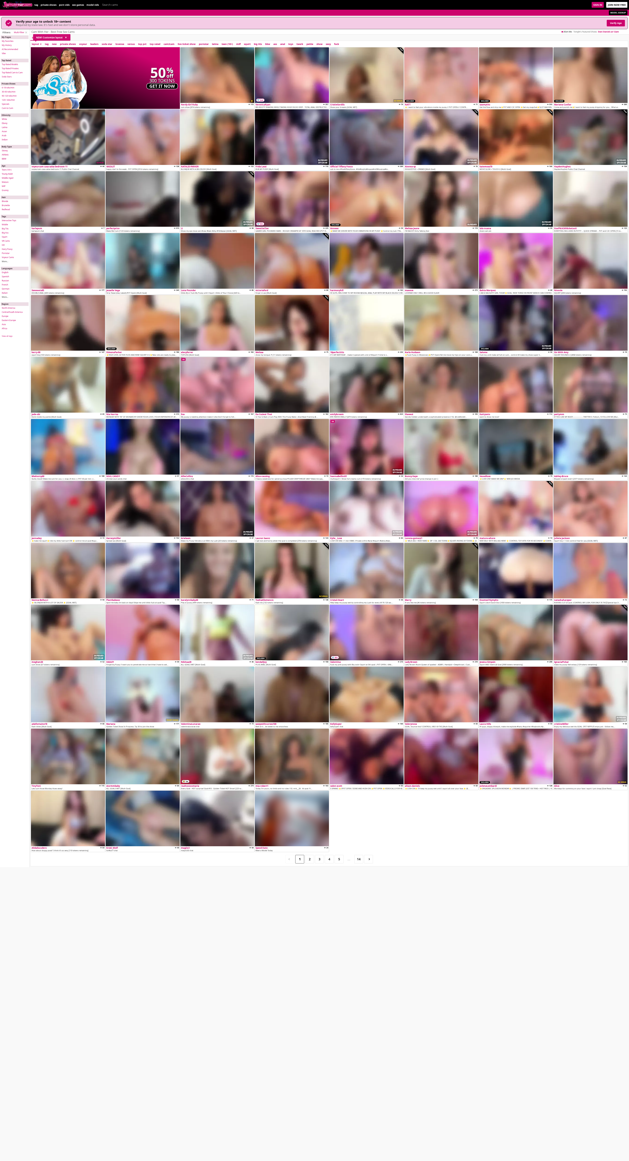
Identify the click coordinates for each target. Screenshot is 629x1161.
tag (36, 4)
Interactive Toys (9, 220)
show (319, 44)
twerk (299, 44)
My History (7, 45)
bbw (267, 44)
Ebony (4, 123)
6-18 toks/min (8, 87)
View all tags (7, 336)
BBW (4, 158)
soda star (107, 44)
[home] (17, 4)
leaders (94, 44)
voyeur (83, 44)
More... (5, 261)
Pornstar (6, 253)
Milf (3, 186)
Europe (5, 316)
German (5, 288)
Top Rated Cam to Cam (12, 72)
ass (275, 44)
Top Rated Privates (10, 68)
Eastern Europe (9, 320)
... (348, 859)
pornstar (204, 44)
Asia (4, 324)
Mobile (5, 224)
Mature (5, 182)
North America (8, 308)
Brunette (6, 205)
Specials (5, 104)
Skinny (5, 150)
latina (215, 44)
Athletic (5, 154)
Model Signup (618, 12)
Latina (4, 127)
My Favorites (7, 41)
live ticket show (187, 44)
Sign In (597, 4)
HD (3, 245)
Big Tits (5, 228)
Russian (5, 280)
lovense (119, 44)
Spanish (5, 276)
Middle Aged (7, 178)
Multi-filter (19, 32)
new (54, 44)
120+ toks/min (8, 100)
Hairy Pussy (7, 249)
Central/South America (12, 312)
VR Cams (6, 241)
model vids (92, 4)
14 (359, 859)
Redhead (6, 209)
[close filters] (26, 32)
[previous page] (290, 859)
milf (238, 44)
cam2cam (169, 44)
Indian (5, 139)
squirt (247, 44)
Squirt (4, 236)
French (5, 284)
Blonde (5, 201)
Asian (4, 131)
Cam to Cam (7, 108)
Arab (4, 135)
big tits (258, 44)
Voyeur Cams (8, 257)
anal (282, 44)
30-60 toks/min (8, 91)
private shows (49, 4)
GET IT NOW (162, 86)
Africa (4, 328)
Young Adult (7, 173)
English (5, 272)
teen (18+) (227, 44)
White (4, 119)
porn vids (64, 4)
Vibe (4, 53)
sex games (78, 4)
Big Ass (5, 232)
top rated (155, 44)
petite (309, 44)
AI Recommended (10, 49)
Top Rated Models (10, 64)
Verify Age (616, 23)
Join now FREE (617, 4)
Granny (5, 190)
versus (131, 44)
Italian (5, 292)
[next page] (368, 859)
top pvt (142, 44)
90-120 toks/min (9, 95)
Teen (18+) (6, 169)
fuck (336, 44)
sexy (328, 44)
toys (290, 44)
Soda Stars (7, 76)
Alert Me (568, 32)
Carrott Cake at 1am (607, 31)
